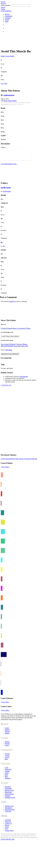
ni (1, 242)
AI (26, 459)
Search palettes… (6, 5)
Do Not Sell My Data (7, 839)
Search (3, 7)
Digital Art (8, 769)
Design (8, 459)
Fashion (7, 771)
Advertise (8, 820)
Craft (6, 767)
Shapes (7, 733)
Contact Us (8, 823)
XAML (16, 459)
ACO (23, 459)
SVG (4, 459)
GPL (28, 459)
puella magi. (6, 187)
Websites (7, 796)
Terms (7, 827)
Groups (7, 755)
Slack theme (9, 350)
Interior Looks (9, 790)
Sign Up (3, 3)
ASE (20, 459)
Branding (8, 787)
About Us (8, 821)
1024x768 (17, 346)
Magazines (8, 792)
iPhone (25, 344)
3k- (4, 246)
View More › (6, 467)
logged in (12, 301)
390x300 (3, 346)
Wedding (7, 778)
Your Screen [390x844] (8, 344)
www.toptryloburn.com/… (9, 164)
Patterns (7, 731)
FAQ (6, 829)
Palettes (7, 730)
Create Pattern (9, 56)
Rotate (3, 56)
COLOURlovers (6, 11)
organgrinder (7, 191)
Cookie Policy (9, 830)
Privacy (7, 825)
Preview (19, 344)
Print (6, 775)
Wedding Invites (10, 797)
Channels (8, 18)
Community (8, 16)
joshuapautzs (9, 95)
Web (6, 776)
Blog (6, 759)
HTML (32, 459)
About (4, 815)
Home (7, 773)
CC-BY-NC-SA (6, 385)
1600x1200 (24, 346)
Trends (7, 20)
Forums (7, 754)
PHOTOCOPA (10, 809)
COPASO (8, 811)
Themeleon (8, 808)
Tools (6, 21)
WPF (12, 459)
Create (3, 9)
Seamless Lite (9, 806)
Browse (7, 14)
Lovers (7, 757)
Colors (7, 728)
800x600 (10, 346)
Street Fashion (9, 794)
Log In (3, 1)
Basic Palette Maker (10, 101)
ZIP (36, 459)
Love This (4, 83)
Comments (4, 71)
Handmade (8, 788)
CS (2, 459)
